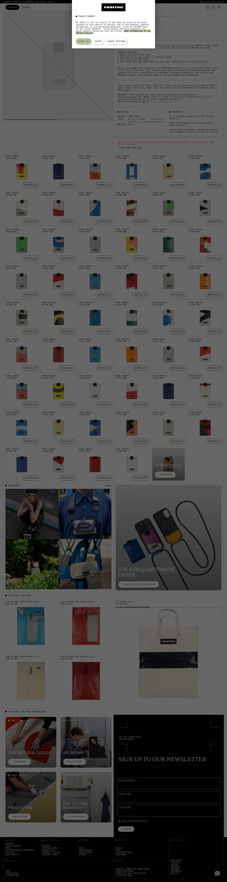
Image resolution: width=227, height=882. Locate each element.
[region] (113, 24)
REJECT (98, 41)
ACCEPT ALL (84, 41)
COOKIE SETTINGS (116, 41)
